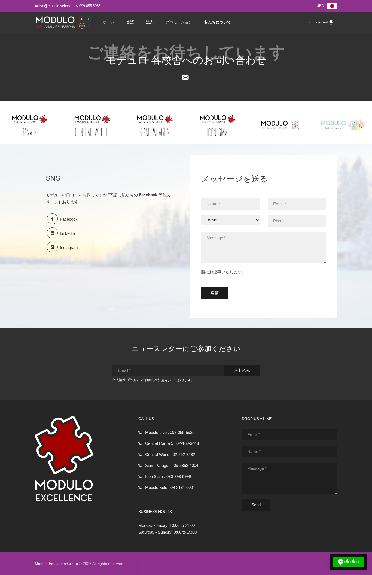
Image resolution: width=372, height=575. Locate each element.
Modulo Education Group (56, 563)
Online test (319, 22)
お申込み (242, 370)
